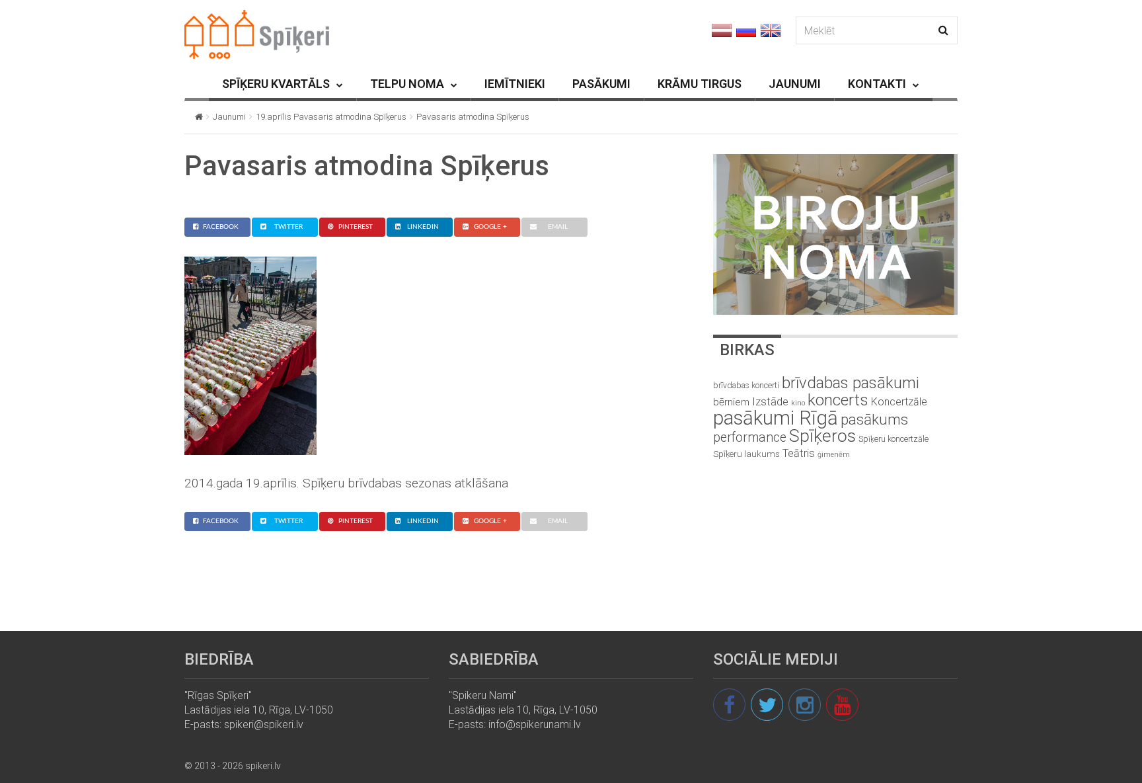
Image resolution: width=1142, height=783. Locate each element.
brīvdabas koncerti (746, 385)
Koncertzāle (899, 401)
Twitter (288, 227)
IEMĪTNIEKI (514, 84)
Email (558, 227)
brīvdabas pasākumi (850, 383)
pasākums (874, 420)
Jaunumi (229, 117)
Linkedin (423, 227)
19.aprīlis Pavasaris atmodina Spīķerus (331, 117)
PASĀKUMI (601, 84)
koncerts (838, 399)
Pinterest (355, 227)
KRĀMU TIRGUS (700, 84)
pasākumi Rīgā (775, 418)
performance (749, 437)
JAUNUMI (795, 84)
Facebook (221, 227)
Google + (490, 227)
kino (798, 403)
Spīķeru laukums (746, 454)
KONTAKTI (877, 84)
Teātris (798, 453)
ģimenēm (834, 454)
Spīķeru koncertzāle (893, 439)
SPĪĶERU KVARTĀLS (276, 84)
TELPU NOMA (407, 84)
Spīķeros (822, 435)
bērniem (731, 402)
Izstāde (770, 401)
